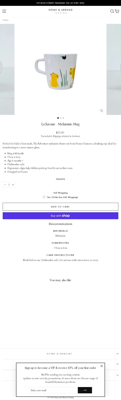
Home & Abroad (60, 353)
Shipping (56, 136)
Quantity (60, 178)
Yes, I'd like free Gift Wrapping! (62, 197)
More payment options (60, 223)
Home (6, 19)
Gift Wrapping (60, 192)
